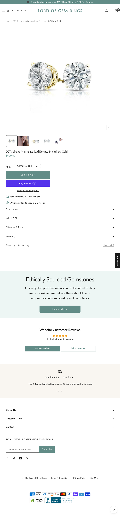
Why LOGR (12, 218)
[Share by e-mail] (28, 246)
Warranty (11, 236)
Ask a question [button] (78, 348)
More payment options (28, 190)
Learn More (60, 309)
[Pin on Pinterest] (18, 245)
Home (8, 21)
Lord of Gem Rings (38, 478)
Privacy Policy (79, 478)
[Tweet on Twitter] (23, 245)
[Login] (106, 10)
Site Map (94, 478)
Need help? (108, 245)
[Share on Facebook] (14, 245)
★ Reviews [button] (117, 261)
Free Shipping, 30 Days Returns (24, 196)
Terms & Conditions (60, 478)
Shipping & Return (15, 227)
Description (12, 209)
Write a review (42, 348)
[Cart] (116, 10)
